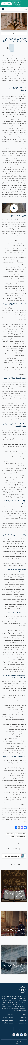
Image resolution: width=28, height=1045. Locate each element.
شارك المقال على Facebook (12, 844)
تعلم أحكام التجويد (21, 836)
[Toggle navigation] (2, 9)
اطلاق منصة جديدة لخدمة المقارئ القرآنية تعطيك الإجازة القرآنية (14, 966)
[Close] (26, 3)
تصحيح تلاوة (10, 833)
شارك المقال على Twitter (12, 848)
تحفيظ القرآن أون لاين (20, 833)
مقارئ (12, 836)
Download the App (6, 3)
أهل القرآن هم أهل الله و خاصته (14, 930)
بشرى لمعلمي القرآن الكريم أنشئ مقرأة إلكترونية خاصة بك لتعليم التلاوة (14, 894)
